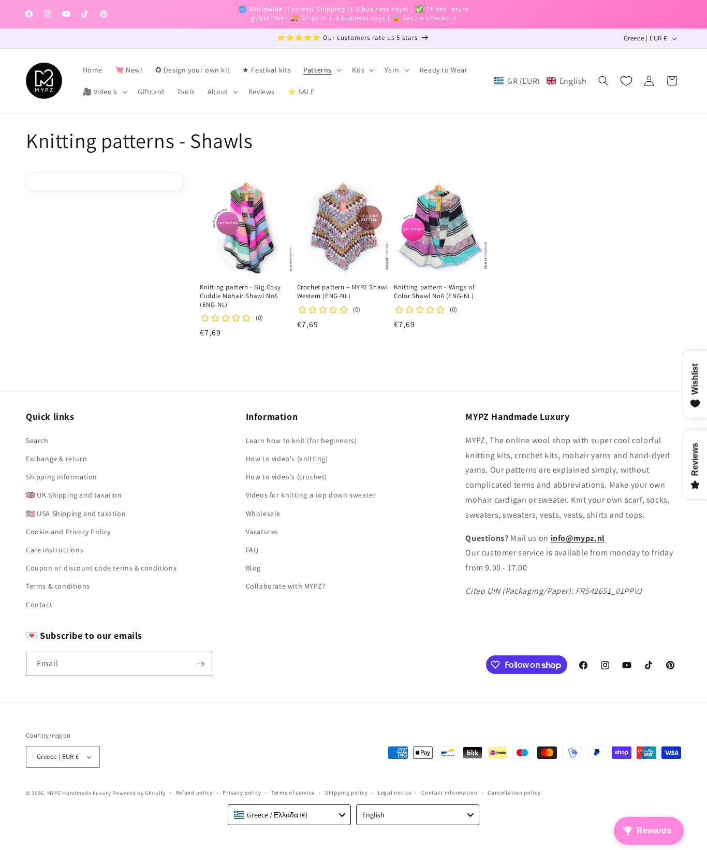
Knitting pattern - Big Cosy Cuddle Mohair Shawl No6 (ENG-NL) (240, 296)
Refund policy (194, 792)
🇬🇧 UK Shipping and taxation (74, 495)
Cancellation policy (514, 792)
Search (37, 440)
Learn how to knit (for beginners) (301, 440)
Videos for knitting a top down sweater (311, 495)
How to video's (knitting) (287, 458)
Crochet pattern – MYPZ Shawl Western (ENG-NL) (342, 291)
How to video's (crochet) (286, 476)
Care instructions (54, 549)
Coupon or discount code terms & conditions (101, 568)
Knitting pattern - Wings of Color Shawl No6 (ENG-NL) (434, 291)
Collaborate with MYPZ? (286, 586)
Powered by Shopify (139, 793)
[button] (321, 70)
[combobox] (289, 814)
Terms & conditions (58, 586)
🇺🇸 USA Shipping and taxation (76, 513)
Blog (253, 568)
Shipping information (61, 476)
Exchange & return (56, 458)
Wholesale (263, 513)
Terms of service (293, 792)
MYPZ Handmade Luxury (79, 793)
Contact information (449, 792)
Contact (39, 604)
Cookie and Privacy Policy (68, 531)
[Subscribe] (200, 664)
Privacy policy (242, 792)
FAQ (252, 549)
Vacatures (262, 531)
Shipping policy (346, 792)
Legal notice (394, 792)
